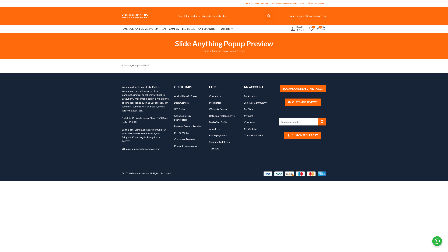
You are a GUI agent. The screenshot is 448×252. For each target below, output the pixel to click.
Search (269, 16)
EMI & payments (218, 135)
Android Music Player (185, 96)
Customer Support (305, 135)
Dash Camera (181, 102)
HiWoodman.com (139, 173)
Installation (215, 102)
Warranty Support (219, 109)
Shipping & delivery (219, 141)
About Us (214, 128)
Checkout (249, 122)
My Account (250, 96)
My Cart (248, 115)
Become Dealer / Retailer (187, 126)
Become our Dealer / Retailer (303, 88)
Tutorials (214, 148)
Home (206, 50)
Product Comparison (185, 145)
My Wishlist (250, 128)
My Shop (249, 109)
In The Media (181, 132)
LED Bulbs (179, 109)
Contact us (215, 96)
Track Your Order (253, 135)
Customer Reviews (184, 139)
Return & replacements (222, 115)
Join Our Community (255, 102)
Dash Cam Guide (218, 122)
